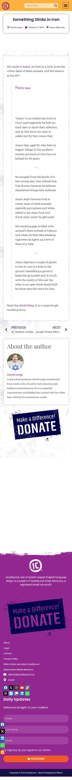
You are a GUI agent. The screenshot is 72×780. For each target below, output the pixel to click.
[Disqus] (36, 506)
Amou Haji (55, 27)
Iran (63, 27)
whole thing (26, 305)
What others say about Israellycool (21, 664)
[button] (66, 5)
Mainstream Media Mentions (18, 669)
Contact (8, 653)
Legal (6, 648)
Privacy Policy (11, 658)
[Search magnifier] (55, 5)
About (7, 642)
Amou (26, 66)
